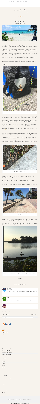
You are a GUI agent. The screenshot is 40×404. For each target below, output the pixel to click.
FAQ (21, 1)
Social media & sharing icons (15, 403)
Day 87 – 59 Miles (5, 339)
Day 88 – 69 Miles (5, 337)
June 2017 (4, 365)
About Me (4, 1)
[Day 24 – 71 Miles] (19, 33)
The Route (10, 1)
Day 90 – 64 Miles (5, 334)
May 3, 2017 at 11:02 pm (10, 289)
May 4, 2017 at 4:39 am (10, 298)
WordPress (30, 399)
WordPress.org (4, 392)
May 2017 (3, 367)
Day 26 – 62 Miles (34, 314)
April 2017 (4, 369)
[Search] (37, 5)
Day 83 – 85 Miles (8, 354)
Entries (4, 388)
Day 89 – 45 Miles (9, 352)
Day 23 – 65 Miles (6, 314)
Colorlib (24, 399)
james (24, 23)
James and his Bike (20, 10)
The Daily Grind (16, 1)
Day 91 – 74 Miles (5, 332)
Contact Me (25, 1)
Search (35, 317)
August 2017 (4, 361)
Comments (4, 390)
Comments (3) (20, 278)
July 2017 (3, 363)
